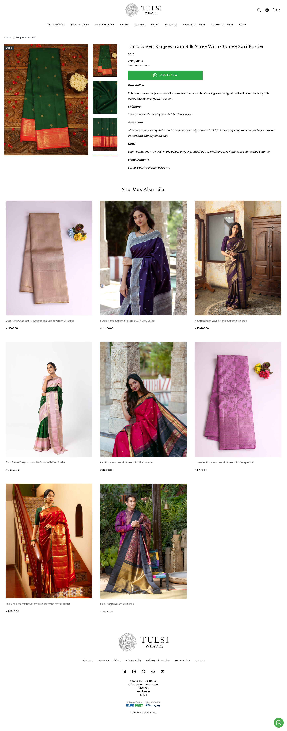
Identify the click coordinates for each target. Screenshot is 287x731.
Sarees (124, 24)
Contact (200, 660)
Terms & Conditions (109, 660)
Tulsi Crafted (55, 24)
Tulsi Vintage (80, 24)
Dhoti (155, 24)
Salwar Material (194, 24)
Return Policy (182, 660)
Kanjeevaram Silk (26, 37)
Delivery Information (158, 660)
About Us (87, 660)
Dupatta (171, 24)
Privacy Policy (133, 660)
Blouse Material (222, 24)
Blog (242, 24)
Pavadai (140, 24)
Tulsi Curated (104, 24)
